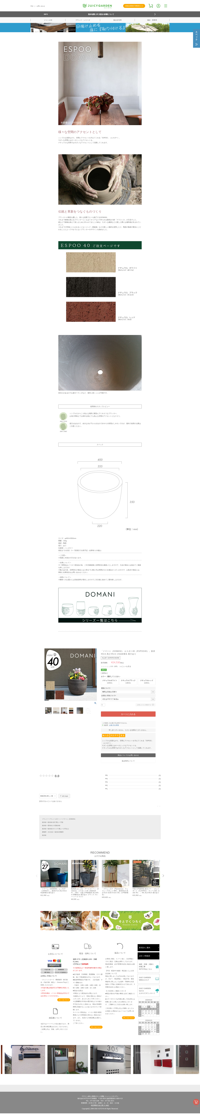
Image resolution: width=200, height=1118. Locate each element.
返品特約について (128, 761)
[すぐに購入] (196, 1102)
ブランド (45, 819)
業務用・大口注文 (47, 832)
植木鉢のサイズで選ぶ (55, 829)
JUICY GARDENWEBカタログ (145, 979)
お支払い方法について (109, 695)
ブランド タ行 (53, 819)
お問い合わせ (41, 6)
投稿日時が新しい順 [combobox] (46, 796)
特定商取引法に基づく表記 (100, 1105)
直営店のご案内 (144, 948)
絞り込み (65, 796)
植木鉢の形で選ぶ (53, 822)
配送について (106, 688)
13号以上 (66, 829)
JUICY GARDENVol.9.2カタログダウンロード (147, 990)
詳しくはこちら (63, 999)
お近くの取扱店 (144, 956)
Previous (37, 876)
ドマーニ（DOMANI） (69, 819)
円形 (61, 822)
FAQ (32, 6)
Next (163, 875)
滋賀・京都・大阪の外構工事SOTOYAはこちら (146, 966)
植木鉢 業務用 (59, 832)
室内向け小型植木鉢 (54, 825)
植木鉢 (44, 822)
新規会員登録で (134, 6)
